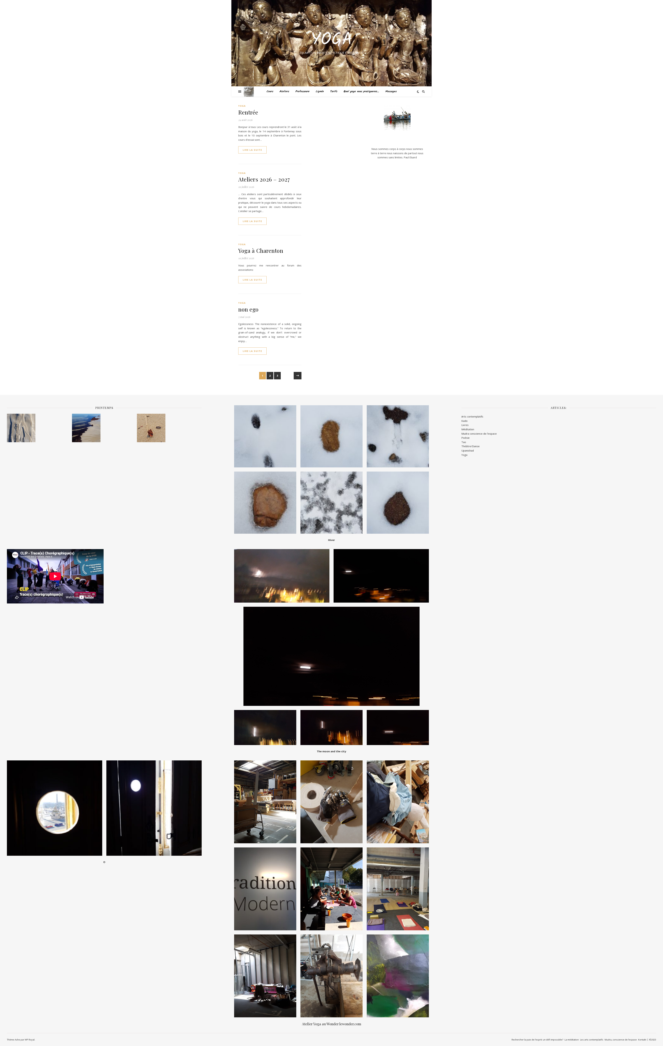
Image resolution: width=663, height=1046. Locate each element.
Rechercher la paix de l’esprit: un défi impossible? (537, 1039)
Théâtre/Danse (470, 446)
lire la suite (252, 149)
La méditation (572, 1039)
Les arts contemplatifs (591, 1039)
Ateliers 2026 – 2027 (264, 179)
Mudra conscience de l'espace (479, 433)
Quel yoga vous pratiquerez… (361, 91)
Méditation (467, 429)
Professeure (302, 91)
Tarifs (333, 91)
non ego (248, 309)
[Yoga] (248, 91)
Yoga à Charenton (260, 250)
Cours (269, 91)
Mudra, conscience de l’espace (621, 1039)
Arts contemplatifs (472, 416)
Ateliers (284, 91)
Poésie (465, 437)
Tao (463, 442)
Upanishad (467, 450)
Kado (464, 421)
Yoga (331, 40)
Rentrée (248, 112)
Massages (391, 91)
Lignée (320, 91)
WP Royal (30, 1039)
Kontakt (642, 1039)
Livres (465, 425)
